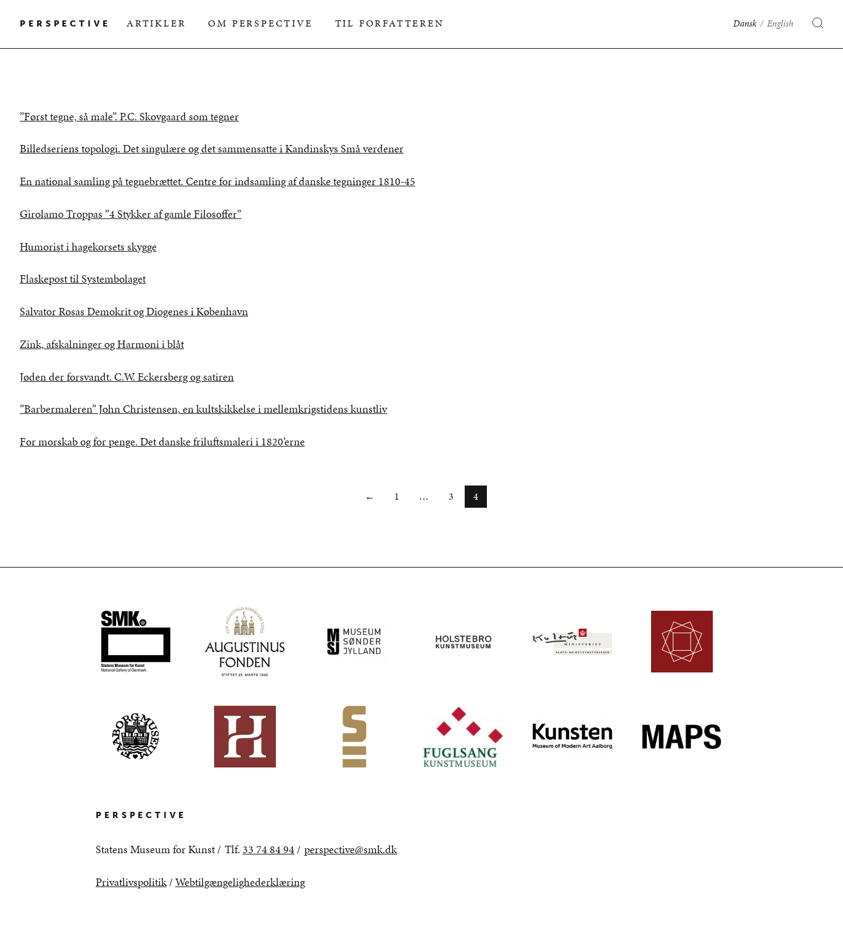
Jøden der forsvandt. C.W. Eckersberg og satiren (127, 377)
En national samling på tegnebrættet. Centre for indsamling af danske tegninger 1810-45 (217, 181)
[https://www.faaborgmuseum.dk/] (135, 736)
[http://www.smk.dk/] (135, 641)
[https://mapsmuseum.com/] (681, 736)
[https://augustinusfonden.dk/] (244, 641)
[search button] (810, 24)
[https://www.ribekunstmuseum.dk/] (681, 641)
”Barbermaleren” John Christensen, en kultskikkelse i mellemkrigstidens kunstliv (203, 409)
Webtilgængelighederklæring (240, 882)
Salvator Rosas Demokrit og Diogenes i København (134, 311)
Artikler (156, 23)
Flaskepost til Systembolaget (83, 278)
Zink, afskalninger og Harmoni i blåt (102, 344)
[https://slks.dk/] (572, 641)
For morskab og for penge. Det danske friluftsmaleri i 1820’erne (162, 441)
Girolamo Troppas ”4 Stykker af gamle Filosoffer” (130, 214)
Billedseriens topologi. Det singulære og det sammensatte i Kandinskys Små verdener (212, 148)
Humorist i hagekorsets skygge (88, 246)
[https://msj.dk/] (354, 641)
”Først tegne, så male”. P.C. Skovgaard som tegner (129, 116)
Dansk (745, 23)
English (780, 23)
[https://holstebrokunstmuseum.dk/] (463, 641)
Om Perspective (260, 23)
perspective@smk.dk (350, 849)
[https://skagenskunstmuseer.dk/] (354, 736)
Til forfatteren (389, 23)
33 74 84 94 (268, 849)
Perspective (65, 24)
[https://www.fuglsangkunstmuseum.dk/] (463, 736)
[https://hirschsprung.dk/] (244, 736)
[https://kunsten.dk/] (572, 736)
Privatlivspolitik (131, 882)
